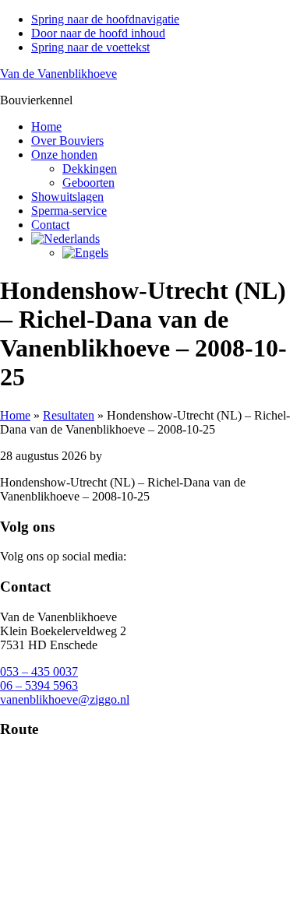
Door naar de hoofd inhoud (98, 33)
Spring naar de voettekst (90, 47)
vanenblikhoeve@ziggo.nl (64, 699)
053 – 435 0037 (39, 671)
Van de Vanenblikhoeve (58, 73)
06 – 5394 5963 (39, 685)
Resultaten (68, 415)
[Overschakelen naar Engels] (85, 252)
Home (15, 415)
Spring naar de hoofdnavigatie (105, 19)
